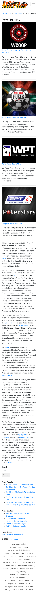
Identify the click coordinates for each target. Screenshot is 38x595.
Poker (4, 258)
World (15, 275)
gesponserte (7, 375)
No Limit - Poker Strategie (16, 521)
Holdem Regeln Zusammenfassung (19, 484)
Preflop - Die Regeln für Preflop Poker (21, 505)
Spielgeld (22, 435)
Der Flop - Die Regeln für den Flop (19, 502)
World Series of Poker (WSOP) (14, 117)
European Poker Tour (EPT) (12, 223)
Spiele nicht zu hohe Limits (12, 535)
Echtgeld (5, 437)
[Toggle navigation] (33, 4)
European (8, 323)
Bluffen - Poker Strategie (16, 526)
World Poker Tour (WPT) (11, 164)
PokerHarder (13, 539)
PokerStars (23, 437)
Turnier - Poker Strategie (16, 524)
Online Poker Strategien (15, 518)
